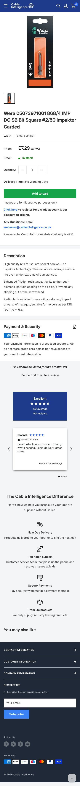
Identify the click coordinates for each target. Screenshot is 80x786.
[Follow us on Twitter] (13, 744)
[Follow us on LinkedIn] (27, 744)
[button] (40, 374)
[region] (40, 449)
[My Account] (66, 6)
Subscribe (16, 714)
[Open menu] (5, 5)
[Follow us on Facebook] (6, 744)
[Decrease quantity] (22, 170)
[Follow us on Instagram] (20, 744)
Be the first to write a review (40, 375)
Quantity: (10, 170)
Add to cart (40, 193)
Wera (7, 135)
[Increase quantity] (42, 170)
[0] (73, 6)
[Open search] (58, 6)
